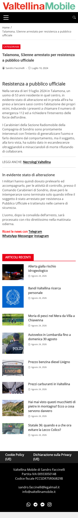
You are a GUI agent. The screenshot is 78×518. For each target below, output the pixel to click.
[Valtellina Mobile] (39, 6)
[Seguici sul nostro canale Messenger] (42, 504)
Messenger (26, 236)
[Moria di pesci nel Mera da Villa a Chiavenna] (13, 319)
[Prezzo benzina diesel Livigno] (13, 368)
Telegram (35, 231)
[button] (74, 17)
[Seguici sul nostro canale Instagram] (49, 504)
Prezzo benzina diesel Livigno (49, 362)
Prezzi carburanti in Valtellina (49, 384)
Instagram (41, 236)
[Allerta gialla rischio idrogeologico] (13, 272)
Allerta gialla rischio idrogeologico (42, 268)
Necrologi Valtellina (37, 162)
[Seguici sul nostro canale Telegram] (35, 504)
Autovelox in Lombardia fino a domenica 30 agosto (49, 337)
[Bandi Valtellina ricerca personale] (13, 296)
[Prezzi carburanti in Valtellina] (13, 388)
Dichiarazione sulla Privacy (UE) (52, 457)
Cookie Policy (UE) (14, 457)
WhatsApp (9, 236)
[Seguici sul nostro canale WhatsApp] (28, 504)
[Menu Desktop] (6, 17)
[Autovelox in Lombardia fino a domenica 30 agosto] (13, 343)
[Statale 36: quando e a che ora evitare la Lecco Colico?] (13, 428)
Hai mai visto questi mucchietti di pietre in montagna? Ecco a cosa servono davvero (52, 406)
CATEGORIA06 (11, 46)
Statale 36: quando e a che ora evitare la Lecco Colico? (49, 427)
